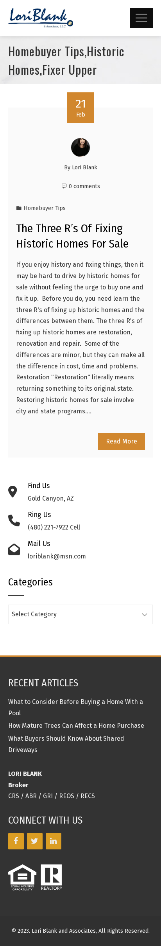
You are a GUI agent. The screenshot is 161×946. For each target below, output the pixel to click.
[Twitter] (35, 841)
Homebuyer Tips (44, 208)
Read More (121, 441)
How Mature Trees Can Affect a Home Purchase (76, 725)
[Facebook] (16, 841)
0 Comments (84, 186)
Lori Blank (84, 167)
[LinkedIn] (53, 841)
